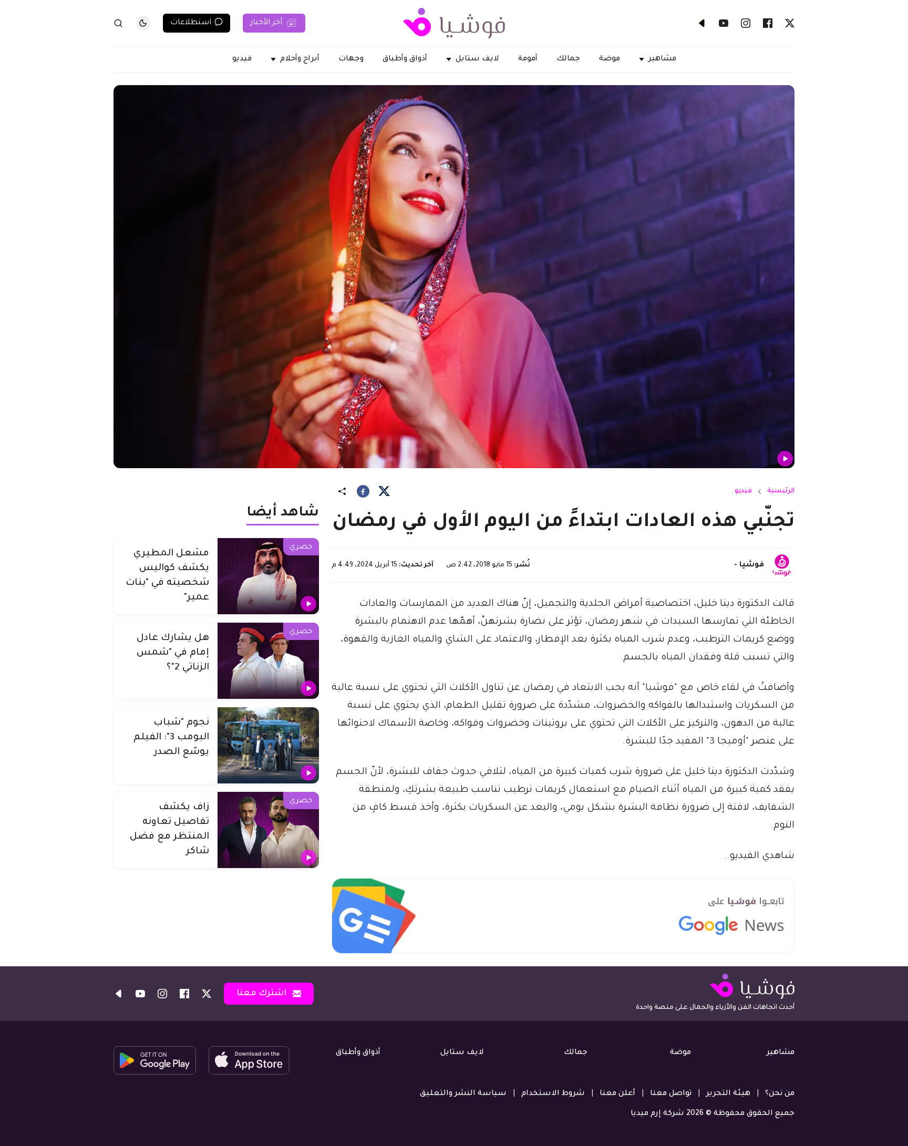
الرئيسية (780, 491)
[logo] (454, 23)
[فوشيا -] (781, 565)
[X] (789, 23)
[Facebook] (767, 23)
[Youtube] (723, 23)
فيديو (743, 491)
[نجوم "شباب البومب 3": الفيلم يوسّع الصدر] (268, 745)
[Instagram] (745, 23)
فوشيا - (749, 565)
